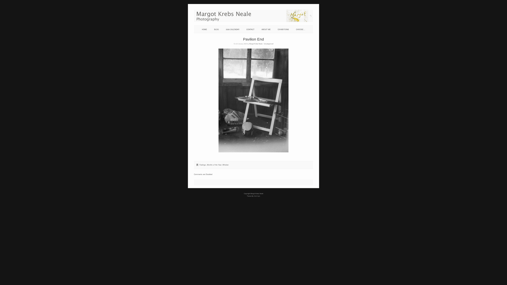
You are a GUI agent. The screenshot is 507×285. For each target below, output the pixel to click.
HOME (204, 29)
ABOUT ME (266, 29)
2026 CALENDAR (232, 29)
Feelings (202, 164)
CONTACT (250, 29)
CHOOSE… (300, 29)
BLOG (216, 29)
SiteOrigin (257, 196)
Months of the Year (214, 164)
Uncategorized (268, 44)
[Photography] (253, 21)
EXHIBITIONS (283, 29)
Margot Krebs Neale (255, 44)
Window (225, 164)
